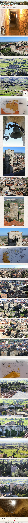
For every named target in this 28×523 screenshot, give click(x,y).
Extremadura (11, 520)
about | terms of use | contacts (19, 522)
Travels (4, 5)
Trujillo (15, 520)
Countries (7, 5)
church (17, 520)
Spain (9, 520)
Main (1, 5)
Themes (10, 5)
